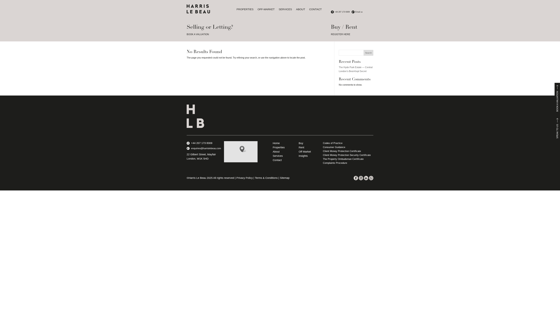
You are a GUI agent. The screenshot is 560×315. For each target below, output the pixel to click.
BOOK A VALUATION (198, 34)
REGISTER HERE (340, 34)
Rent (301, 147)
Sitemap (284, 177)
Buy (301, 143)
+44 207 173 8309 (201, 143)
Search (368, 53)
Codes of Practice (332, 143)
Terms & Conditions (266, 177)
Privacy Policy (244, 177)
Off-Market (266, 9)
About (300, 9)
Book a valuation (557, 101)
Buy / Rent (344, 27)
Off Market (305, 151)
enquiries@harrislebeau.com (206, 148)
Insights (303, 155)
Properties (245, 9)
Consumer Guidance (334, 147)
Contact (315, 9)
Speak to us (557, 131)
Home (276, 143)
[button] (243, 149)
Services (285, 9)
